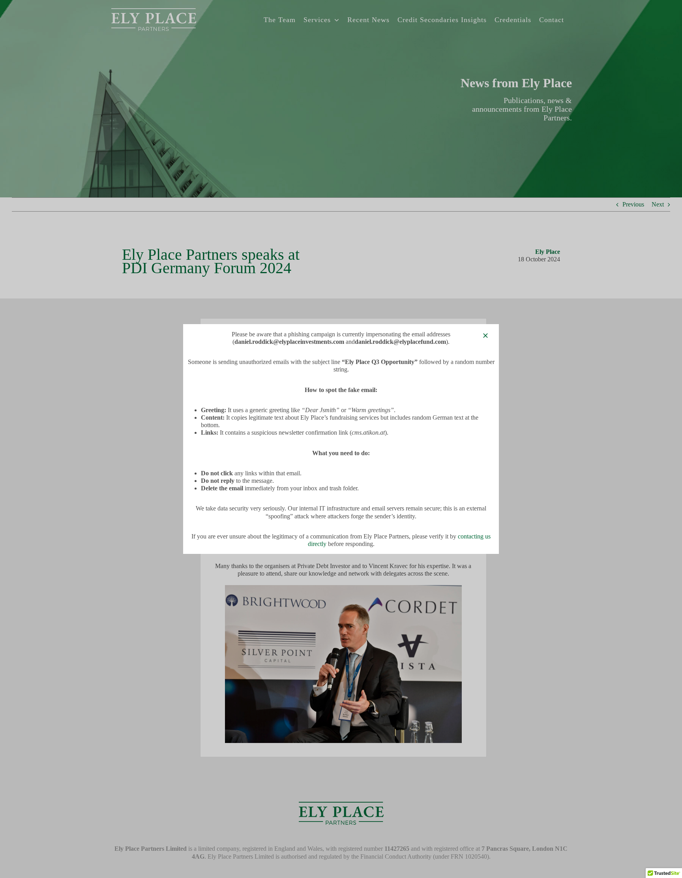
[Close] (485, 335)
